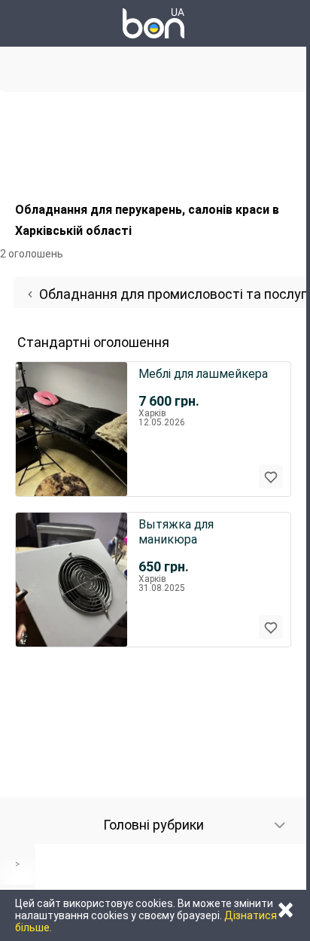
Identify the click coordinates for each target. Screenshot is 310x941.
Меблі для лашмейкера (203, 374)
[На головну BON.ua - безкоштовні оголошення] (153, 23)
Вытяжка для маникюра (176, 532)
